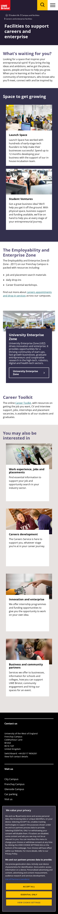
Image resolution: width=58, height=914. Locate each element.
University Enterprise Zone (25, 373)
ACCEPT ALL (29, 886)
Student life (14, 15)
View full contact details (16, 756)
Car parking (10, 794)
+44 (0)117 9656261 (27, 753)
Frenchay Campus (14, 784)
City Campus (11, 779)
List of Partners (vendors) (17, 879)
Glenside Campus (14, 789)
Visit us (8, 799)
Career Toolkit (23, 403)
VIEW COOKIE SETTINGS (28, 902)
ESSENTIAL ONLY (29, 894)
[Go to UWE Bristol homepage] (7, 15)
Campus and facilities (30, 15)
